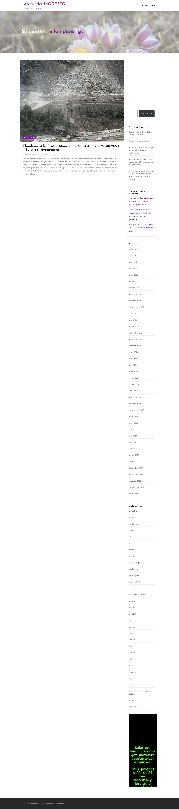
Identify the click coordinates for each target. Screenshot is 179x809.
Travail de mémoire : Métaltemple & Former (141, 227)
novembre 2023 (136, 397)
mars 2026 (133, 275)
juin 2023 (132, 429)
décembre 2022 (136, 468)
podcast (133, 639)
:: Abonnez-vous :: (148, 5)
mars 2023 (133, 448)
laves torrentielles (137, 594)
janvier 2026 (134, 288)
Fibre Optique (135, 562)
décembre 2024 (136, 333)
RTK (130, 659)
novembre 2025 (136, 294)
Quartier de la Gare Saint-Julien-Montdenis (141, 133)
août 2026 (133, 249)
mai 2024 (133, 358)
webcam (133, 707)
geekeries (133, 569)
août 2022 (133, 493)
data (131, 543)
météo (132, 607)
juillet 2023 (133, 423)
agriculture (134, 511)
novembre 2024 (136, 339)
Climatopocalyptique (138, 141)
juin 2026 (132, 255)
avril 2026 (133, 268)
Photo (131, 633)
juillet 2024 (133, 352)
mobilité (132, 614)
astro (131, 517)
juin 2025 (133, 313)
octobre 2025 (135, 300)
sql (130, 678)
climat (131, 530)
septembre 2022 (136, 487)
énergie (132, 549)
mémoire (133, 601)
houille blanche (135, 582)
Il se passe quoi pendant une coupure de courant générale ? (141, 201)
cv (130, 536)
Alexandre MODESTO (44, 4)
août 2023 (133, 416)
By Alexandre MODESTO (33, 155)
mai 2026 (133, 262)
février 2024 (134, 378)
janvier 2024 (134, 384)
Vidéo (131, 700)
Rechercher (135, 108)
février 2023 (134, 455)
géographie (134, 575)
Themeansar (59, 804)
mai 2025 (133, 320)
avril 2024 (133, 365)
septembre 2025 (136, 307)
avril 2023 (133, 442)
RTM (130, 665)
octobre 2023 (135, 403)
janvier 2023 (134, 461)
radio (131, 646)
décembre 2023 (136, 391)
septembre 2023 (136, 410)
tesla (131, 685)
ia (129, 588)
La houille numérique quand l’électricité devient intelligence (141, 150)
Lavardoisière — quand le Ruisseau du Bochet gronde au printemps (141, 162)
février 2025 (134, 326)
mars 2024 (133, 371)
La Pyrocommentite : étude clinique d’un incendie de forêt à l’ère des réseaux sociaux (141, 175)
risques (132, 652)
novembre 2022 (136, 474)
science (132, 672)
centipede (133, 524)
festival (132, 556)
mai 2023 (133, 436)
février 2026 (134, 281)
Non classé (134, 627)
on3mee (132, 198)
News (47, 155)
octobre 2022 (135, 481)
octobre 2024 (135, 345)
